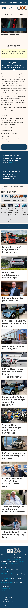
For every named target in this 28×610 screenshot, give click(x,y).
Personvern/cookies (7, 559)
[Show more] (14, 70)
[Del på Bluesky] (20, 46)
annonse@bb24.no (7, 593)
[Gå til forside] (3, 2)
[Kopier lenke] (17, 46)
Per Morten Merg (6, 578)
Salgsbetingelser (19, 559)
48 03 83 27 (11, 162)
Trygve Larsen (5, 569)
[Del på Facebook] (8, 46)
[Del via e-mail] (15, 46)
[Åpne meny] (26, 2)
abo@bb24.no (6, 590)
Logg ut (7, 605)
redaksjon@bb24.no (7, 588)
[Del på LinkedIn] (13, 46)
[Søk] (20, 2)
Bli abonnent (13, 2)
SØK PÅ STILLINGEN (14, 147)
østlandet (5, 186)
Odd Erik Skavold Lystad (8, 574)
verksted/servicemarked (17, 186)
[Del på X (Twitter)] (10, 46)
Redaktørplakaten (13, 563)
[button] (2, 206)
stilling (4, 188)
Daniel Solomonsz (6, 582)
